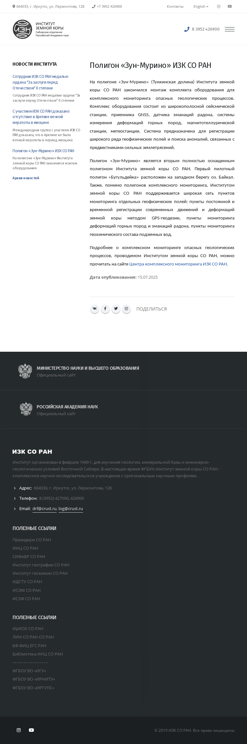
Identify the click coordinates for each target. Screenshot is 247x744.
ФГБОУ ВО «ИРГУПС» (33, 688)
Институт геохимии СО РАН (40, 573)
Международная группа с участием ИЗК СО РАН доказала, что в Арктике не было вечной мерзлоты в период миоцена (46, 135)
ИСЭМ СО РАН (27, 590)
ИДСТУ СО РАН (27, 581)
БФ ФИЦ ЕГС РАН (29, 645)
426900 (77, 498)
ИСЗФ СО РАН (26, 598)
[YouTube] (229, 6)
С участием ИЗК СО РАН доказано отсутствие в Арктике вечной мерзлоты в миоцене (41, 117)
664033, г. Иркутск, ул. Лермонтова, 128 (73, 488)
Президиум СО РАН (32, 540)
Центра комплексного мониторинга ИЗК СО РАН (178, 264)
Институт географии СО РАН (41, 565)
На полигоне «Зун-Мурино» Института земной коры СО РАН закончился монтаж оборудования (45, 163)
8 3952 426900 (206, 29)
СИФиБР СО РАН (29, 556)
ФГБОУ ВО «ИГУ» (29, 671)
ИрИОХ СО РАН (28, 628)
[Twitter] (116, 308)
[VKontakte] (94, 308)
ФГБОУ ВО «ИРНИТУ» (34, 679)
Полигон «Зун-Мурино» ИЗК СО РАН (43, 150)
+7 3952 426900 (109, 6)
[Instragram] (218, 6)
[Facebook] (105, 308)
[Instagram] (126, 308)
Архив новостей (26, 178)
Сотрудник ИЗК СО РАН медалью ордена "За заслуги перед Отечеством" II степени (40, 82)
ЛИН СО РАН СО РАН (33, 637)
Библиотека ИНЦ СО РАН (38, 654)
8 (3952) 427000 (54, 498)
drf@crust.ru (44, 508)
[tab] (46, 67)
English (200, 6)
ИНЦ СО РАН (25, 548)
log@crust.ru (71, 508)
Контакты (175, 6)
